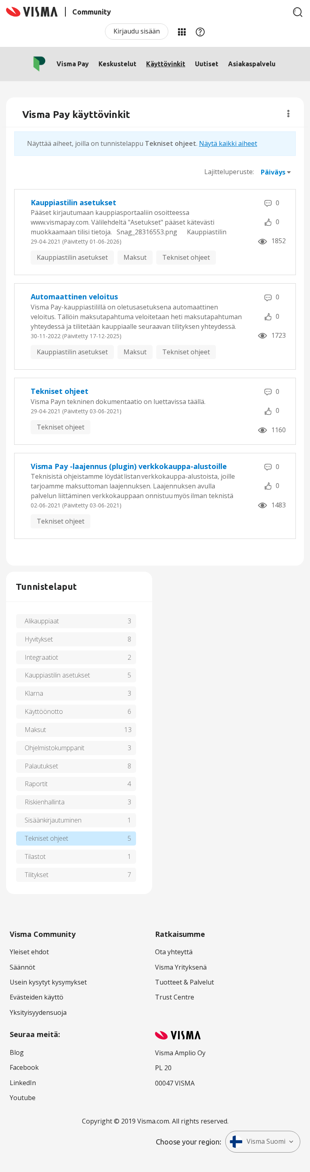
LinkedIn (23, 1082)
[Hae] (298, 12)
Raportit (36, 783)
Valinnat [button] (288, 113)
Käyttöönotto (44, 711)
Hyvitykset (39, 639)
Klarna (34, 693)
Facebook (24, 1067)
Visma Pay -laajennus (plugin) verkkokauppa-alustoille (129, 466)
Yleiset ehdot (29, 951)
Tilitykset (36, 874)
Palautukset (41, 766)
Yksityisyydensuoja (38, 1012)
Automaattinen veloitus (74, 296)
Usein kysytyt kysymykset (48, 982)
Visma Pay (73, 63)
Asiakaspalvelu (252, 63)
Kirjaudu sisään (136, 31)
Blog (17, 1052)
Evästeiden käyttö (36, 997)
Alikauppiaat (42, 621)
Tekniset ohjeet (186, 257)
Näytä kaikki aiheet (228, 143)
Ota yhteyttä (174, 951)
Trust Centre (174, 997)
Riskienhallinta (45, 801)
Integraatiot (41, 657)
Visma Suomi (266, 1141)
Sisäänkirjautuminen (53, 820)
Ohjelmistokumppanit (54, 747)
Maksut (135, 257)
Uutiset (206, 63)
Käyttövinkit (165, 63)
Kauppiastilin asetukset (73, 202)
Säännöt (22, 967)
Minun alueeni (181, 31)
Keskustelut (117, 63)
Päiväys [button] (273, 172)
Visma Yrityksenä (181, 967)
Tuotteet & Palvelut (184, 982)
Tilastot (35, 856)
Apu (200, 31)
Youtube (23, 1097)
